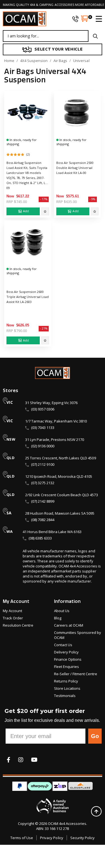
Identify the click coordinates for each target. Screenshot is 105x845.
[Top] (96, 811)
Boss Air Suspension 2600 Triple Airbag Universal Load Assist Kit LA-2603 (27, 297)
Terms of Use (21, 837)
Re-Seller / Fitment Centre (75, 673)
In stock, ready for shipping (21, 142)
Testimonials (65, 695)
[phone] (75, 18)
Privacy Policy (51, 837)
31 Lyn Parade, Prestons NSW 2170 (54, 439)
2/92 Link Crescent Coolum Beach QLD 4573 (61, 494)
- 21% (44, 328)
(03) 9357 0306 (42, 409)
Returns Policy (66, 681)
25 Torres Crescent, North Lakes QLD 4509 (60, 457)
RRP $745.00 (16, 201)
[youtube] (34, 759)
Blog (57, 617)
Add (26, 211)
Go (95, 736)
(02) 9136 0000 (42, 445)
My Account (12, 610)
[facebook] (8, 759)
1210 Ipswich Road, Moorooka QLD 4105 (58, 476)
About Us (61, 610)
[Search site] (95, 36)
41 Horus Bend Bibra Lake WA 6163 (52, 531)
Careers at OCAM (68, 625)
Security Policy (82, 837)
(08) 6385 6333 (40, 538)
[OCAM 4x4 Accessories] (24, 18)
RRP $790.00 (16, 330)
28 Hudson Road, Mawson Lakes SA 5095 (59, 513)
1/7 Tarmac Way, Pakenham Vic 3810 (56, 421)
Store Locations (67, 688)
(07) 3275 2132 (42, 482)
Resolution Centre (18, 625)
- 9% (92, 199)
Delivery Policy (66, 652)
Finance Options (67, 659)
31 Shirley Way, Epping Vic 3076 (51, 402)
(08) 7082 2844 (42, 519)
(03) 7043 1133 (42, 427)
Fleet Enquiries (66, 666)
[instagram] (20, 759)
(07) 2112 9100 (42, 464)
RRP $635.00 (66, 201)
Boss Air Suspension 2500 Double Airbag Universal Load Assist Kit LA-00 (75, 168)
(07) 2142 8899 (42, 501)
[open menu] (96, 18)
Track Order (13, 617)
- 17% (44, 199)
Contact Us (63, 644)
